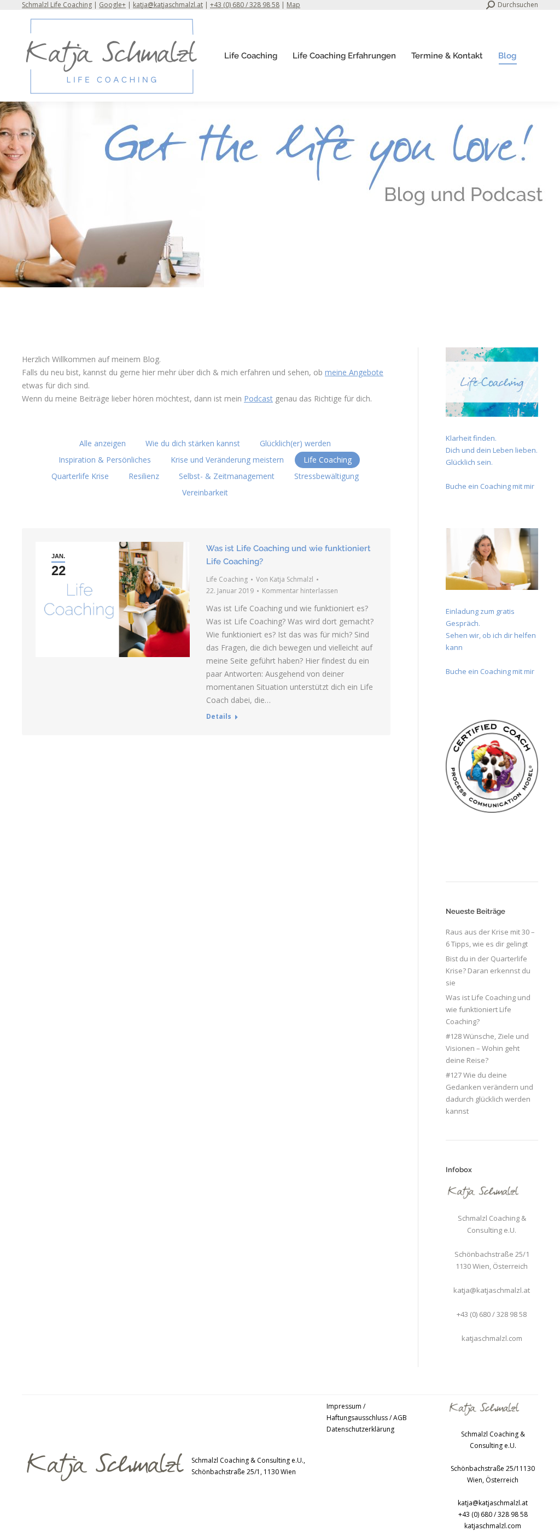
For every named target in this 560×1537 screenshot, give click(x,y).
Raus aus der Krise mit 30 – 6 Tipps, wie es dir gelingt (490, 938)
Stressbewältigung (326, 476)
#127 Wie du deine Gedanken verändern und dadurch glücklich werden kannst (489, 1093)
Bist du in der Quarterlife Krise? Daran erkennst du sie (488, 971)
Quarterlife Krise (80, 476)
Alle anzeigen (102, 443)
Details (218, 716)
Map (293, 4)
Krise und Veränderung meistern (227, 459)
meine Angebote (354, 372)
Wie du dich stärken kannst (192, 443)
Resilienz (144, 476)
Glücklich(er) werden (295, 443)
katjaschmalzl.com (492, 1338)
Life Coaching (328, 459)
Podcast (258, 398)
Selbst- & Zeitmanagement (227, 476)
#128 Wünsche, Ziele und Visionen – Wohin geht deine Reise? (487, 1048)
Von (284, 579)
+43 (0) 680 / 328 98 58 (244, 4)
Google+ (112, 4)
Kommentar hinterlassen (300, 590)
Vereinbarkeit (205, 492)
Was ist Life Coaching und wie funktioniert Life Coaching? (488, 1009)
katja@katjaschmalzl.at (168, 4)
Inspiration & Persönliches (105, 459)
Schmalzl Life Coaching (57, 4)
